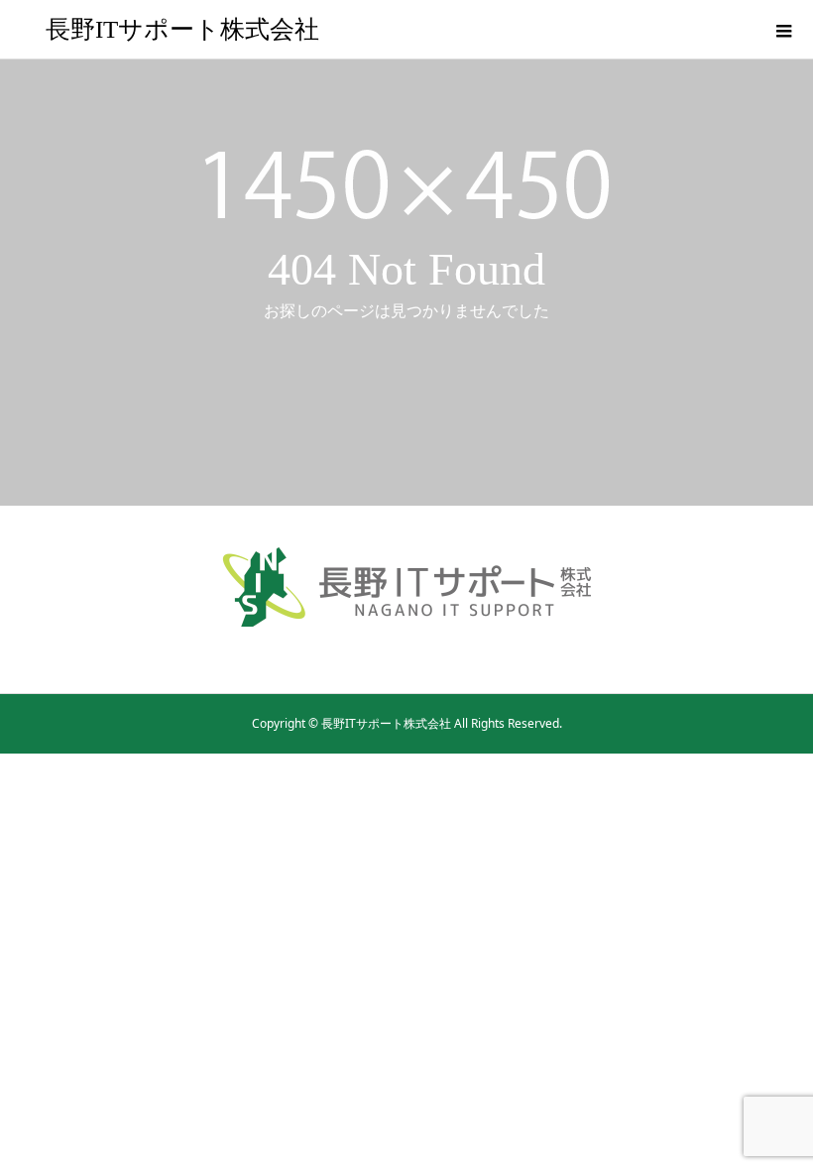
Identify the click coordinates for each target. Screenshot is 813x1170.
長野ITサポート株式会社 (182, 29)
